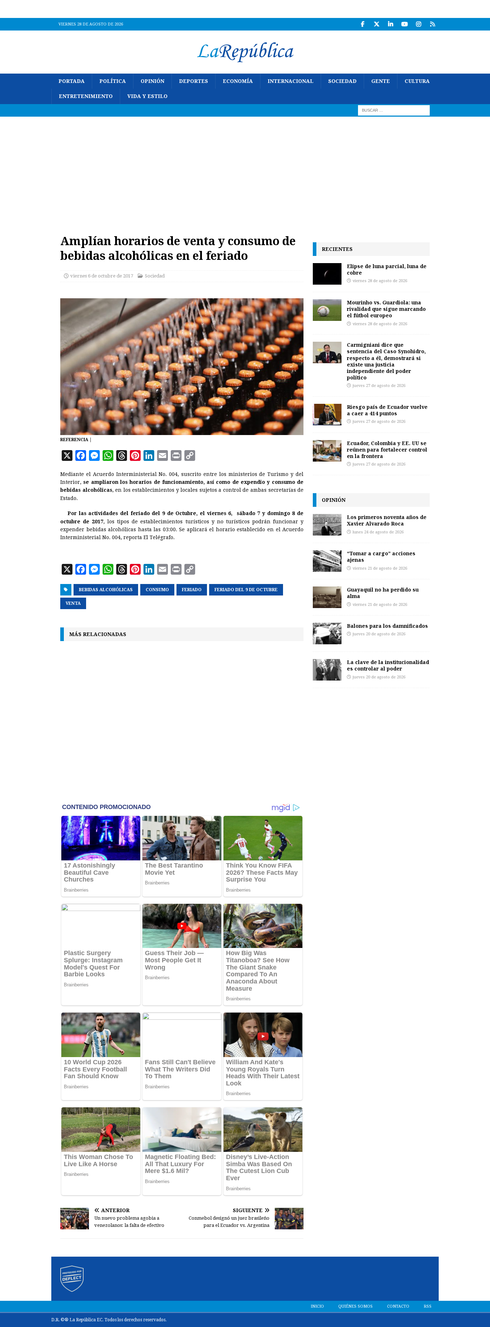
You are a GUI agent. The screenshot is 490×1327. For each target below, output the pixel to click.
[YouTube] (404, 24)
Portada (71, 81)
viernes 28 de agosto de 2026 (380, 281)
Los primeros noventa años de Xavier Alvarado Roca (387, 520)
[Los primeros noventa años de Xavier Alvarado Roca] (327, 525)
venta (73, 603)
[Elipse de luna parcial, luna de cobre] (327, 274)
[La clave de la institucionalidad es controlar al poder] (327, 670)
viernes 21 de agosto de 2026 (380, 568)
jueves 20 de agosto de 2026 (379, 634)
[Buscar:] (394, 110)
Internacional (291, 81)
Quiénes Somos (355, 1306)
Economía (238, 81)
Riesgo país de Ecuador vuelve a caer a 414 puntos (387, 410)
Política (112, 81)
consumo (157, 589)
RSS (428, 1306)
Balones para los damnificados (387, 625)
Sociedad (342, 81)
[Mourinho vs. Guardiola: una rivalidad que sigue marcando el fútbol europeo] (327, 310)
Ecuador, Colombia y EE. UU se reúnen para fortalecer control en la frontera (387, 449)
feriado (192, 589)
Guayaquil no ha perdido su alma (383, 592)
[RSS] (432, 24)
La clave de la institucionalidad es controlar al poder (388, 665)
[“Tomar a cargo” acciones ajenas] (327, 561)
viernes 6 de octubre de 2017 (101, 276)
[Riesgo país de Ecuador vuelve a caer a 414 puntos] (327, 414)
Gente (380, 81)
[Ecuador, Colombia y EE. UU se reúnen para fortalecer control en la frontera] (327, 451)
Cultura (417, 81)
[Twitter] (376, 24)
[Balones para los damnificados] (327, 633)
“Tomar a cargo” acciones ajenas (381, 556)
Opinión (152, 81)
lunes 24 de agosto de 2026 (378, 532)
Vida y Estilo (147, 96)
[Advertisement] (245, 170)
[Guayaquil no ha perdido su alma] (327, 597)
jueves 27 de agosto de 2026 (379, 385)
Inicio (317, 1306)
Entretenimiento (86, 96)
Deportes (193, 81)
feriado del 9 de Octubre (246, 589)
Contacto (398, 1306)
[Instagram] (418, 24)
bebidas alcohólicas (106, 589)
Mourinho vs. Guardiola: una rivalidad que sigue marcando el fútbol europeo (386, 309)
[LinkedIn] (390, 24)
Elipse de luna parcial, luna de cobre (387, 269)
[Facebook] (362, 24)
